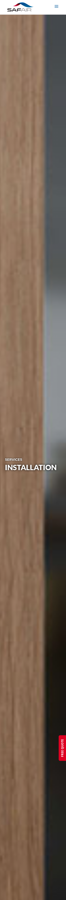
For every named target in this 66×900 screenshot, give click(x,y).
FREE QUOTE (62, 748)
